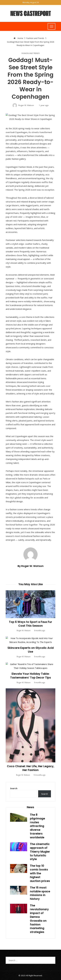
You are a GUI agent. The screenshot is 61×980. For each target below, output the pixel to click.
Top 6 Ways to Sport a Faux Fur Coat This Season (30, 624)
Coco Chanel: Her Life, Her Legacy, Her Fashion (30, 768)
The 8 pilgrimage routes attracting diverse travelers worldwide (37, 826)
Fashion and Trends (31, 53)
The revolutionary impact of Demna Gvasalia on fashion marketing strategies (39, 919)
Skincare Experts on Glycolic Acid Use (31, 650)
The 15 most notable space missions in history (40, 893)
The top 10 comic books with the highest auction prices (40, 873)
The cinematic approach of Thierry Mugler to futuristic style (40, 851)
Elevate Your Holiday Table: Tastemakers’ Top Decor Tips (30, 676)
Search (13, 788)
